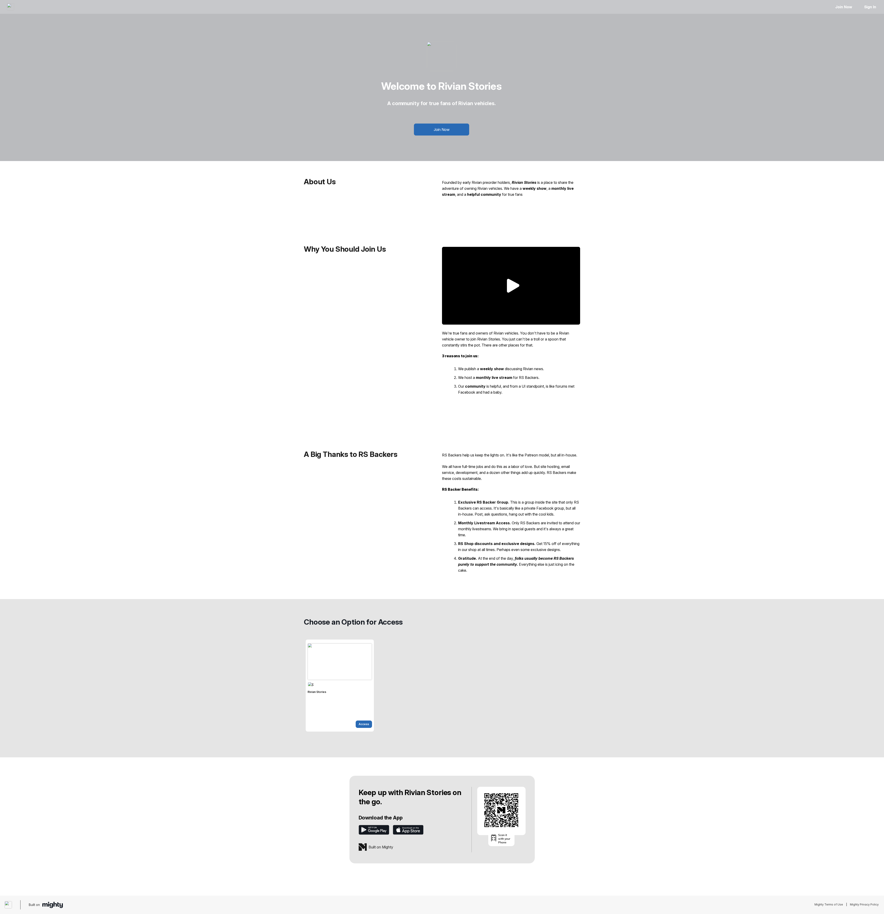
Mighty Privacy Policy (864, 904)
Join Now (843, 7)
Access (364, 724)
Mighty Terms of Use (828, 904)
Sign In (870, 7)
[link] (340, 685)
